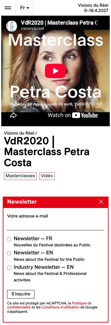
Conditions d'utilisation (61, 307)
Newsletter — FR (52, 241)
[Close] (99, 202)
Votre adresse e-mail (27, 216)
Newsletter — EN (49, 255)
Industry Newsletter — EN (50, 273)
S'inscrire (20, 294)
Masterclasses (20, 175)
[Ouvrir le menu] (8, 8)
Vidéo (47, 175)
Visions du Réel (19, 133)
